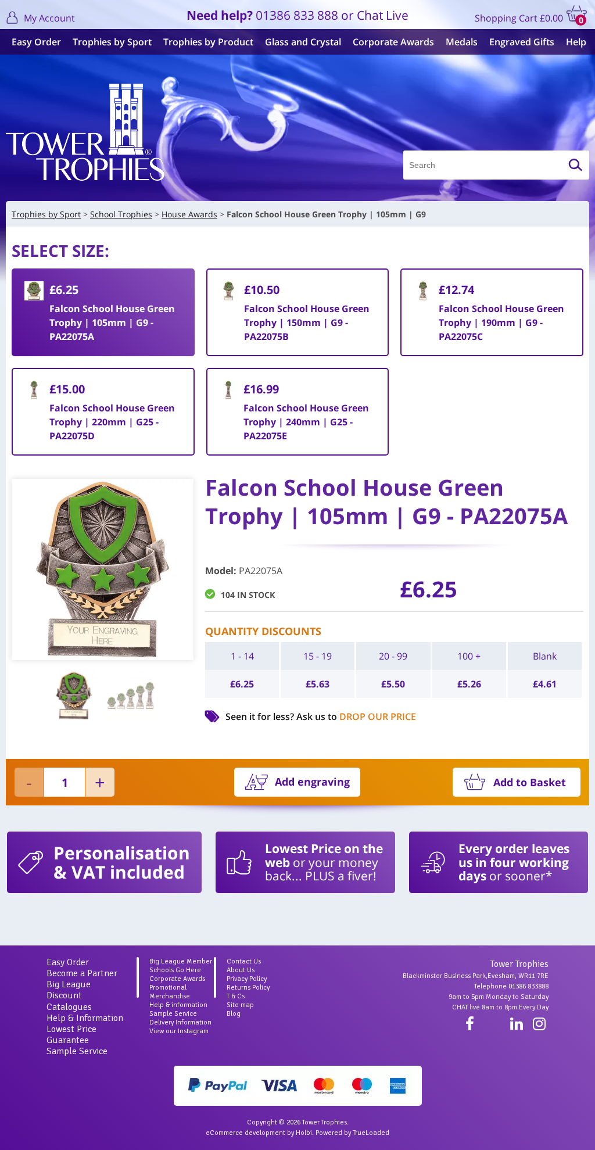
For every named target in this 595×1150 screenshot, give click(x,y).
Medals (462, 41)
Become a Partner (81, 973)
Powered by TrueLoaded (352, 1132)
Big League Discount (68, 990)
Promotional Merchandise (169, 992)
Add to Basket (529, 782)
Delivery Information (180, 1022)
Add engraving (312, 782)
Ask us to (356, 716)
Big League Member (180, 961)
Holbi (304, 1132)
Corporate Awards (393, 41)
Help (576, 41)
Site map (240, 1005)
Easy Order (36, 41)
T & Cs (236, 996)
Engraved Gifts (521, 41)
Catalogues (69, 1007)
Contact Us (244, 961)
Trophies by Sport (112, 41)
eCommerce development (245, 1132)
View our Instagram (179, 1031)
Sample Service (76, 1051)
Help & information (178, 1005)
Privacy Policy (247, 979)
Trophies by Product (208, 41)
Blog (234, 1013)
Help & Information (84, 1018)
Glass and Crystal (303, 41)
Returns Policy (248, 987)
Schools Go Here (175, 970)
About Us (241, 970)
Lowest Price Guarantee (71, 1034)
